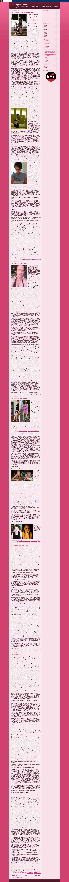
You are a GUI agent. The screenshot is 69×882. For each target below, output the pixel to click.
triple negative (38, 650)
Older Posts (37, 875)
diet (26, 258)
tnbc (34, 650)
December (47, 40)
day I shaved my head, (22, 431)
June (46, 57)
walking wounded (38, 394)
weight (39, 259)
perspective (30, 394)
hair (31, 541)
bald (17, 541)
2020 (45, 28)
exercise (29, 258)
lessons (39, 541)
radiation (32, 650)
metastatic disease (24, 259)
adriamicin (17, 872)
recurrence (36, 259)
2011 (45, 66)
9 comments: (38, 871)
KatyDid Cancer (21, 5)
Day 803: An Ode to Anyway (19, 398)
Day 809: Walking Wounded (19, 263)
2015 (45, 35)
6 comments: (38, 649)
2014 (45, 36)
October (46, 43)
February (47, 63)
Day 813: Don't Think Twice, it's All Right (22, 12)
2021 (45, 26)
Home (26, 875)
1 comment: (39, 393)
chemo (25, 258)
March (46, 61)
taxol (33, 394)
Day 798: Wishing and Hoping (19, 545)
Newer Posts (14, 875)
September (47, 44)
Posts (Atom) (19, 877)
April (46, 60)
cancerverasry (27, 541)
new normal (29, 259)
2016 (45, 33)
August (46, 46)
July (46, 47)
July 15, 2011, (27, 432)
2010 (45, 67)
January (46, 64)
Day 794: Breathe (16, 654)
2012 (45, 39)
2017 (45, 32)
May (46, 58)
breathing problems (20, 258)
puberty (32, 259)
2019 (45, 29)
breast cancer (21, 872)
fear (34, 872)
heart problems (33, 258)
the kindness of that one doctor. (24, 87)
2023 (45, 25)
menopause (38, 258)
